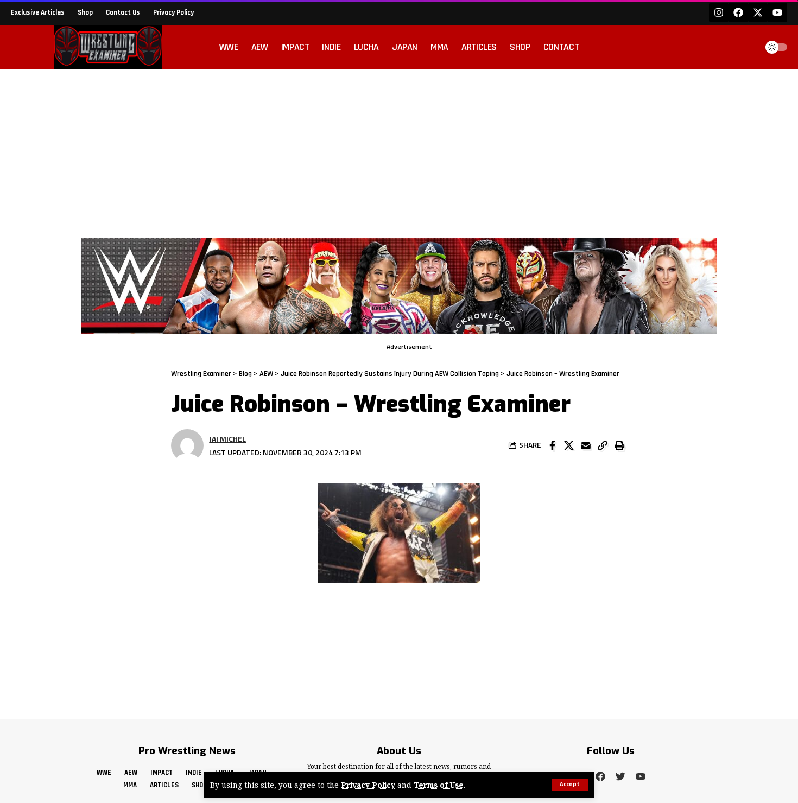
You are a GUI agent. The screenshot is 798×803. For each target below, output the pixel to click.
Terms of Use (439, 785)
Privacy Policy (368, 785)
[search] (746, 47)
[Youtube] (777, 12)
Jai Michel (227, 438)
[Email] (585, 445)
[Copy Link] (602, 445)
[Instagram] (719, 12)
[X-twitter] (758, 12)
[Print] (619, 445)
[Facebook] (738, 12)
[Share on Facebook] (552, 445)
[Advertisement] (399, 151)
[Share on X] (569, 445)
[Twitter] (620, 776)
